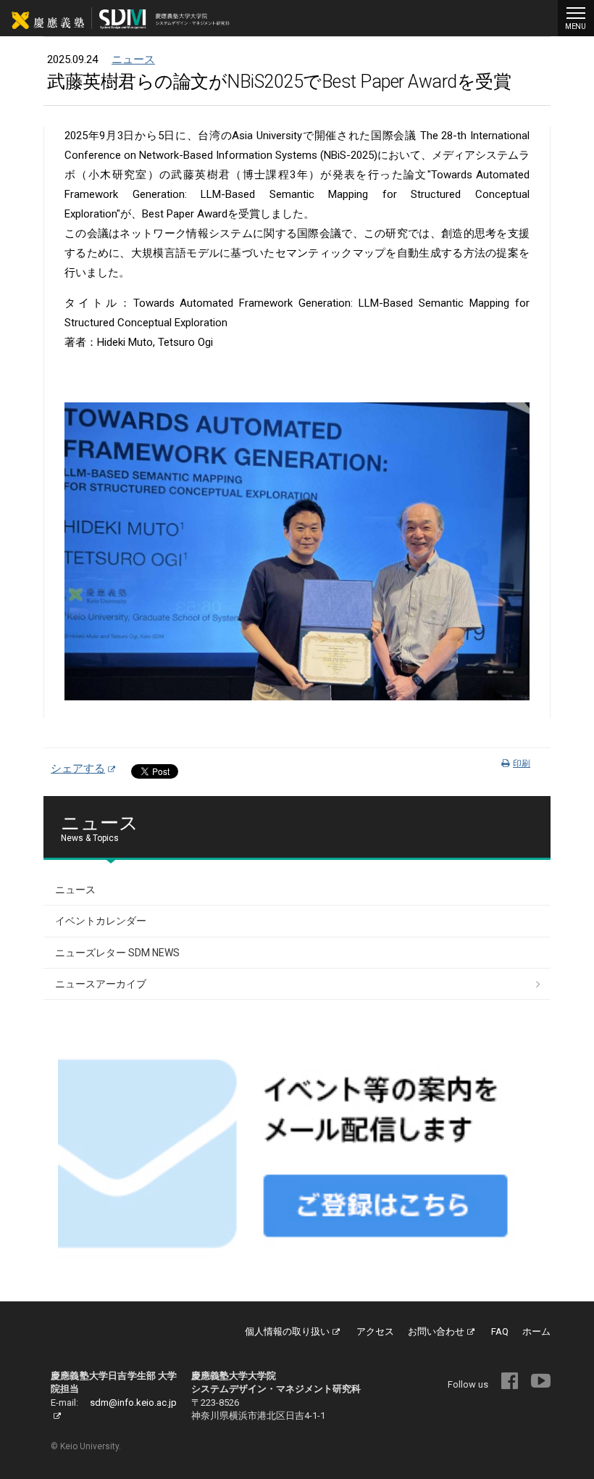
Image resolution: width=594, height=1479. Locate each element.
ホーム (536, 1331)
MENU (575, 26)
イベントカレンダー (100, 921)
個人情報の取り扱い (287, 1331)
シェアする (78, 768)
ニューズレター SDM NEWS (117, 952)
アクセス (375, 1331)
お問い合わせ (436, 1331)
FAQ (500, 1331)
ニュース (133, 59)
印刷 (521, 763)
